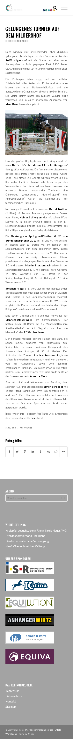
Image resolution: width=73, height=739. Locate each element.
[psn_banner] (30, 8)
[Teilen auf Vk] (48, 452)
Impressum (12, 691)
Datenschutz (13, 696)
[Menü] (62, 8)
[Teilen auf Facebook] (9, 452)
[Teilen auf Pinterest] (25, 452)
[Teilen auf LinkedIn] (33, 452)
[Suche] (53, 8)
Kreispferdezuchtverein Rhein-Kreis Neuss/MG (36, 530)
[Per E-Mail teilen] (63, 452)
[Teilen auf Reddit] (56, 452)
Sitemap (10, 706)
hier (33, 418)
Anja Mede (28, 427)
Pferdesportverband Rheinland (25, 535)
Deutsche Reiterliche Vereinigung (27, 541)
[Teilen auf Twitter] (17, 452)
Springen (17, 40)
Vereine (25, 40)
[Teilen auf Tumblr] (40, 452)
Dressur (9, 40)
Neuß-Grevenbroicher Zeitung (25, 546)
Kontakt (10, 701)
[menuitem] (53, 8)
